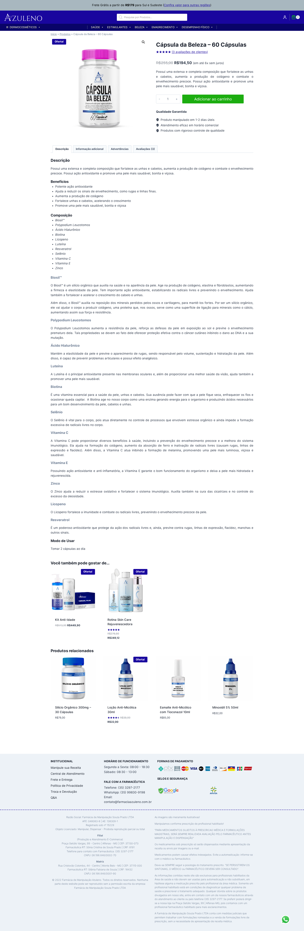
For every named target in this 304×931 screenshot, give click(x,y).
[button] (143, 42)
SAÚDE (95, 27)
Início (54, 34)
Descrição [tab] (62, 149)
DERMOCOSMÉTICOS (23, 27)
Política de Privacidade (67, 785)
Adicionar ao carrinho (213, 99)
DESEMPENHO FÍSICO (195, 27)
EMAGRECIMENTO (163, 27)
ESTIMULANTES (117, 27)
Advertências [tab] (120, 149)
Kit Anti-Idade (65, 619)
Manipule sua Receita (66, 767)
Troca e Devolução (64, 791)
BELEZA (139, 27)
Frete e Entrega (61, 779)
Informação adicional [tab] (89, 149)
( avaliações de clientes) (190, 52)
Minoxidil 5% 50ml (225, 707)
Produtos (65, 34)
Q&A (54, 797)
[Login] (285, 17)
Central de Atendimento (67, 773)
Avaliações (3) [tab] (145, 149)
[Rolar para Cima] (295, 926)
